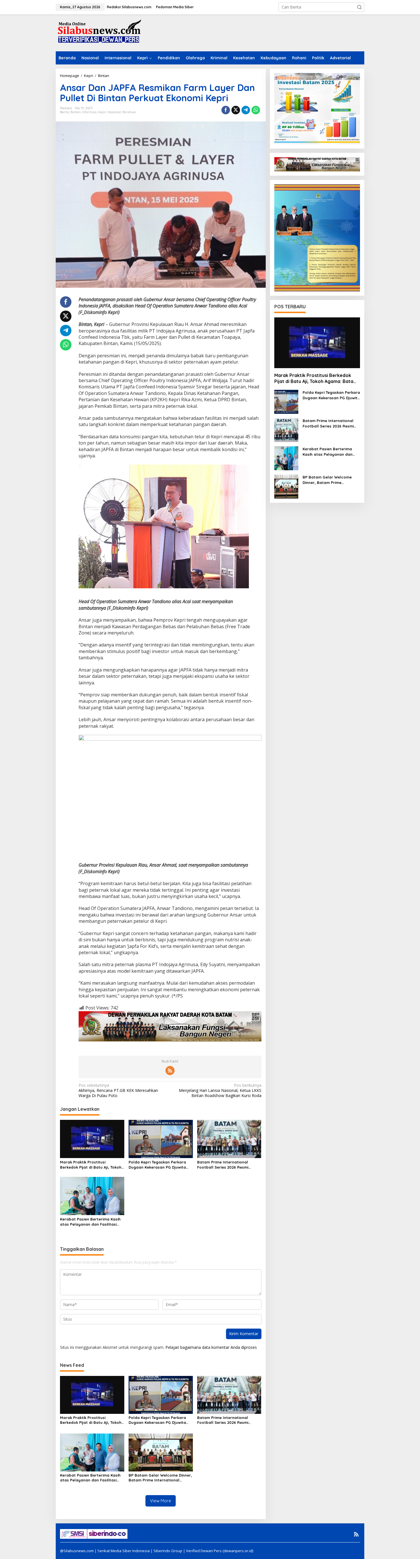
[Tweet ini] (235, 110)
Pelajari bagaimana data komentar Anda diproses (211, 1347)
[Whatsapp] (255, 110)
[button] (359, 7)
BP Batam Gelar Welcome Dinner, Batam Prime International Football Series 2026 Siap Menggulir (160, 1478)
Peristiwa (129, 112)
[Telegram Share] (245, 110)
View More (160, 1500)
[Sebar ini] (225, 110)
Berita (64, 112)
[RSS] (170, 1070)
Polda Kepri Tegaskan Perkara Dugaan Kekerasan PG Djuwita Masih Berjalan (157, 1165)
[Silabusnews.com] (98, 32)
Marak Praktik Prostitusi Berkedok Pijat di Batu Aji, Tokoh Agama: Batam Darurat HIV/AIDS (91, 1165)
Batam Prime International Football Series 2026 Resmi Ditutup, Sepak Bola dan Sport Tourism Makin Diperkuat (226, 1165)
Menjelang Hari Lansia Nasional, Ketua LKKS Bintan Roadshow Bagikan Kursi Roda (220, 1090)
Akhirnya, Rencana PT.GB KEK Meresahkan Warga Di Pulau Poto (118, 1090)
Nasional (114, 112)
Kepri (102, 112)
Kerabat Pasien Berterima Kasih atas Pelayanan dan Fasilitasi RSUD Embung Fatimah (90, 1222)
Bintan (76, 112)
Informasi (89, 112)
